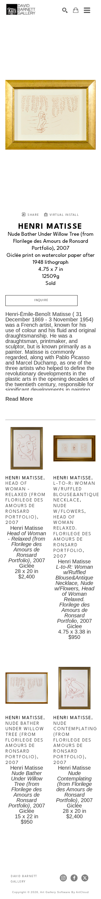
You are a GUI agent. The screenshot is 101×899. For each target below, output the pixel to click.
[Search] (65, 10)
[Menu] (87, 10)
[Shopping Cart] (75, 10)
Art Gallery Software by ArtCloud (64, 892)
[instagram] (63, 877)
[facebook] (74, 877)
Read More (19, 399)
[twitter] (84, 877)
